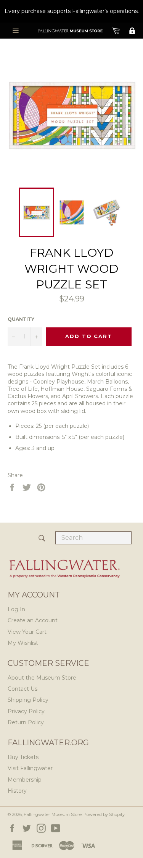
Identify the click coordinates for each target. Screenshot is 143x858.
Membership (25, 779)
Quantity (21, 319)
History (17, 790)
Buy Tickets (23, 757)
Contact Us (22, 688)
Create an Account (33, 620)
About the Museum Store (42, 677)
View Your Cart (27, 631)
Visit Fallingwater (30, 768)
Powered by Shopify (104, 814)
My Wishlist (23, 642)
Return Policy (26, 722)
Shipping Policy (28, 699)
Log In (16, 609)
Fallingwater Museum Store (53, 814)
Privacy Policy (26, 711)
